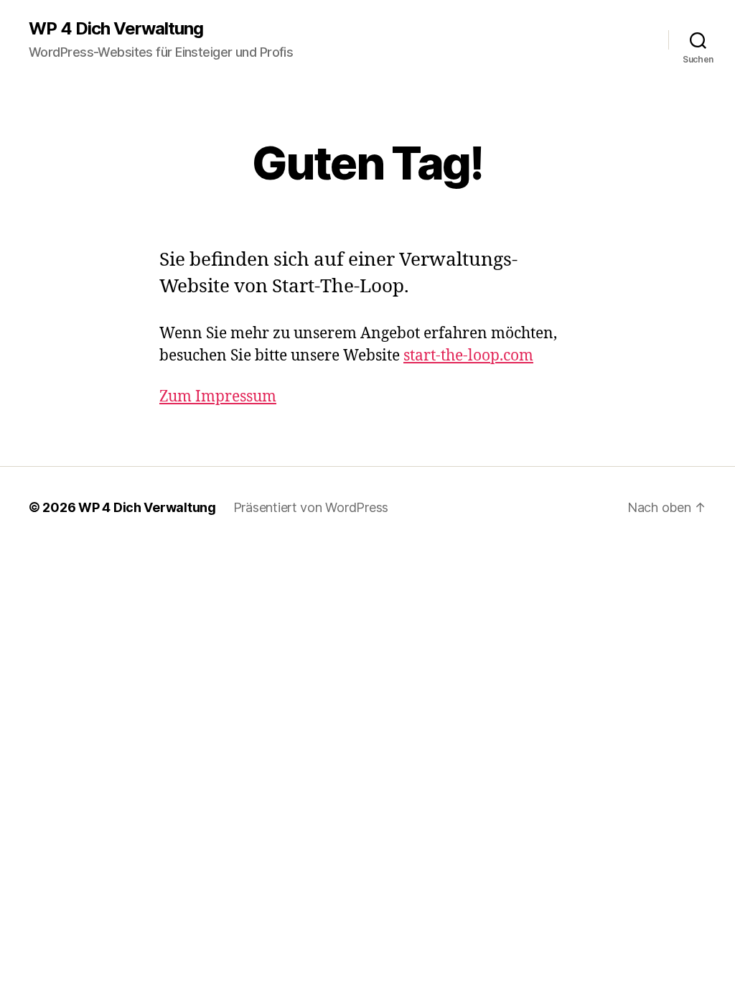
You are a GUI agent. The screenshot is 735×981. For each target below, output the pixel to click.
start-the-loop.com (468, 356)
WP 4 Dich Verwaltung (116, 28)
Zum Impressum (217, 396)
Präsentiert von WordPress (310, 507)
